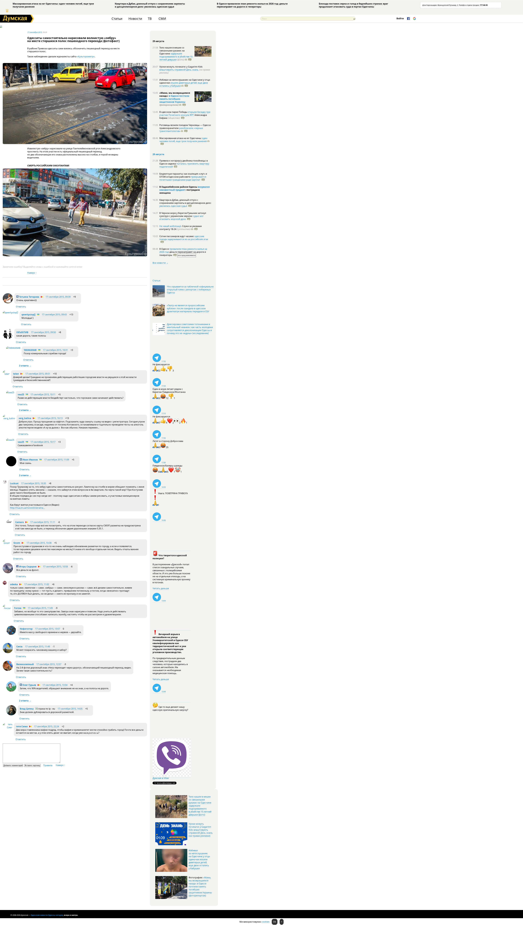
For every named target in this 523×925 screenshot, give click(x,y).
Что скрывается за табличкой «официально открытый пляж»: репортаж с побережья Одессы (190, 289)
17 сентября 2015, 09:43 (54, 314)
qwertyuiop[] (28, 314)
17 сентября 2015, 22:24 (46, 726)
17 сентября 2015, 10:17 (43, 441)
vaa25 (21, 394)
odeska (14, 584)
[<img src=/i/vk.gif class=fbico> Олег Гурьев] (11, 690)
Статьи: (157, 280)
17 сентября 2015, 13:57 (47, 628)
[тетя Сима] (8, 727)
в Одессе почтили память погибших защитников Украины (174, 98)
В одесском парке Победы (173, 111)
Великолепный (25, 664)
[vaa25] (10, 392)
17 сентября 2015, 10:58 (55, 566)
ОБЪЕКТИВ (22, 332)
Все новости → (160, 262)
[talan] (6, 373)
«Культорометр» (86, 56)
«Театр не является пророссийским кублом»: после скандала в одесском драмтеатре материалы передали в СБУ (188, 308)
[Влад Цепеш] (11, 714)
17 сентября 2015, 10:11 (43, 394)
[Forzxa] (7, 608)
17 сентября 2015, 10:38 (39, 542)
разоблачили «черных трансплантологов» (181, 130)
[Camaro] (9, 523)
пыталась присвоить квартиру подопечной (184, 165)
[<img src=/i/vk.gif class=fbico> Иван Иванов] (11, 465)
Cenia (19, 646)
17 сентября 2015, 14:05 (70, 708)
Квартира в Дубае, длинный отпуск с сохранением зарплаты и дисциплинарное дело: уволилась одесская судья (150, 5)
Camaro (19, 522)
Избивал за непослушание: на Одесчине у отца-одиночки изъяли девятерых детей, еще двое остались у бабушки (199, 859)
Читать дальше (161, 588)
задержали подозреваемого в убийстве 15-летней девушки (176, 56)
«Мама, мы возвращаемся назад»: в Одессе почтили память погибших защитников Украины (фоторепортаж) (200, 886)
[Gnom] (6, 542)
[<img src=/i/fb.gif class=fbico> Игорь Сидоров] (8, 572)
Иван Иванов (30, 459)
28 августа (158, 154)
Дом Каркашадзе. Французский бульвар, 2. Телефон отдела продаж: (455, 5)
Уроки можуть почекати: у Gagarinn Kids (181, 66)
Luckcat (14, 483)
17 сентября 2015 (34, 32)
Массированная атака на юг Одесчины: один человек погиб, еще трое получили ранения (53, 5)
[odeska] (5, 583)
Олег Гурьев (29, 684)
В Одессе (164, 248)
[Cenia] (8, 652)
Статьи (117, 18)
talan (16, 373)
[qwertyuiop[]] (10, 312)
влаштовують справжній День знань (179, 69)
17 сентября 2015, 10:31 (55, 349)
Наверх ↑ (32, 272)
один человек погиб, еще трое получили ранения (183, 140)
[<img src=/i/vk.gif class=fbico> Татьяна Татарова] (8, 302)
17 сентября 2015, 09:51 (37, 373)
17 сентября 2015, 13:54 (54, 684)
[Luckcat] (5, 482)
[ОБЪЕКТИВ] (8, 338)
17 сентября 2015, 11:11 (42, 522)
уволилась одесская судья (173, 205)
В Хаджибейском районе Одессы (178, 186)
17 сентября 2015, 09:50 (43, 332)
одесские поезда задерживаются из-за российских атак (183, 238)
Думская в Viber (161, 778)
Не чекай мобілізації (170, 226)
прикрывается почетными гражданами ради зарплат (182, 178)
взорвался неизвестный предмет (184, 188)
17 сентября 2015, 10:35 (33, 483)
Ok (274, 921)
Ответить (21, 306)
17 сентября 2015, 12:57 (48, 664)
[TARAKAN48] (13, 347)
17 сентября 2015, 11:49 (40, 608)
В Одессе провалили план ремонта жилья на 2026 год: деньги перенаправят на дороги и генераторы (252, 5)
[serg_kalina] (9, 418)
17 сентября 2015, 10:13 (50, 418)
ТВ (150, 18)
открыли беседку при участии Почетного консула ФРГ (184, 113)
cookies (266, 921)
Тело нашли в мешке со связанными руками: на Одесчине (172, 50)
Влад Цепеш (27, 708)
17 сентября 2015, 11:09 (56, 459)
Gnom (16, 542)
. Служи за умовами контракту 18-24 (180, 228)
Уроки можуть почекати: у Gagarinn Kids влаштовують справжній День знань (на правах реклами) (201, 829)
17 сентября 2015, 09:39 (58, 296)
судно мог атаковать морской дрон (181, 218)
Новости (135, 18)
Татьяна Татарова (29, 296)
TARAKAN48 (30, 349)
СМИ (162, 18)
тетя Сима (22, 726)
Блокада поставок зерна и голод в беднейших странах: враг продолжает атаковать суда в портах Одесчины (353, 5)
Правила (47, 765)
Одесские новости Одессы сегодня (47, 915)
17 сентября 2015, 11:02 (36, 584)
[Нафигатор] (11, 634)
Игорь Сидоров (28, 566)
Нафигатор (26, 628)
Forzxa (17, 608)
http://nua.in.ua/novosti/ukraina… (27, 507)
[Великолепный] (8, 670)
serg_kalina (25, 418)
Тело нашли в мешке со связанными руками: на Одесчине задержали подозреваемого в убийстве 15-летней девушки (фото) (200, 805)
